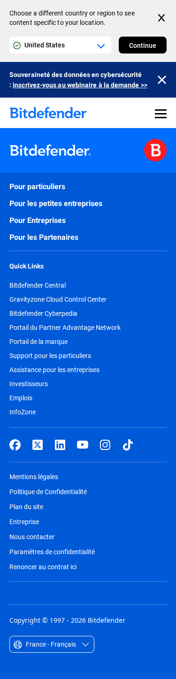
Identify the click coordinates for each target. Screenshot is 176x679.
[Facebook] (15, 444)
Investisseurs (28, 384)
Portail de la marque (38, 341)
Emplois (20, 398)
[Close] (162, 79)
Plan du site (26, 506)
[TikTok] (127, 444)
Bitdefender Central (37, 285)
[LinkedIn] (60, 444)
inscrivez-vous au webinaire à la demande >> (80, 85)
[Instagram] (105, 444)
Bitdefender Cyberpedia (43, 313)
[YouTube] (82, 444)
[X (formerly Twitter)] (37, 444)
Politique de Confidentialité (48, 491)
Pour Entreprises (37, 220)
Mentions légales (33, 476)
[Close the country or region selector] (162, 18)
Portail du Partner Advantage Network (65, 327)
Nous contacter (31, 536)
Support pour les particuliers (50, 355)
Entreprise (24, 521)
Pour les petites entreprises (55, 203)
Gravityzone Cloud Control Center (58, 299)
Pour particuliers (37, 186)
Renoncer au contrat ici (43, 566)
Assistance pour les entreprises (54, 370)
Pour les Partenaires (43, 237)
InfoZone (22, 412)
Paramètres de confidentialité (52, 551)
